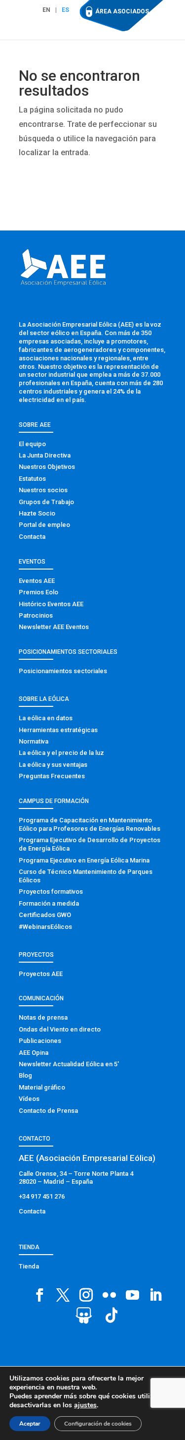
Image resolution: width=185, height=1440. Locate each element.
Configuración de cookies (98, 1424)
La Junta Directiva (45, 455)
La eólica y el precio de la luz (61, 752)
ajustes (85, 1405)
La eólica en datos (46, 718)
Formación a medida (49, 903)
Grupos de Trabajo (46, 502)
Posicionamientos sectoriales (63, 671)
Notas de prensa (43, 1017)
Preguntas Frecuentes (52, 776)
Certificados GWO (45, 915)
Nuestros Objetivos (47, 466)
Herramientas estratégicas (58, 730)
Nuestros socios (43, 490)
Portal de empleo (44, 524)
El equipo (32, 444)
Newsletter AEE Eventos (54, 627)
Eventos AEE (37, 580)
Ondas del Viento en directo (60, 1029)
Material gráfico (42, 1087)
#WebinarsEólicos (45, 926)
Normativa (33, 741)
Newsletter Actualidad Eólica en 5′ (69, 1064)
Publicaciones (40, 1040)
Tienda (29, 1266)
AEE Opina (33, 1052)
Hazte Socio (37, 513)
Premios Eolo (38, 592)
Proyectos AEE (41, 974)
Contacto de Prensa (48, 1110)
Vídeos (29, 1098)
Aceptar (29, 1424)
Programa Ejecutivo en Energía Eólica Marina (84, 860)
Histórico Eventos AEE (51, 604)
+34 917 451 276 (42, 1196)
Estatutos (32, 478)
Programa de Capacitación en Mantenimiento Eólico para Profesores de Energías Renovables (89, 824)
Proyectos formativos (51, 891)
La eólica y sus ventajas (53, 764)
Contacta (32, 536)
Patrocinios (36, 615)
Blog (25, 1075)
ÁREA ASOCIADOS (122, 11)
